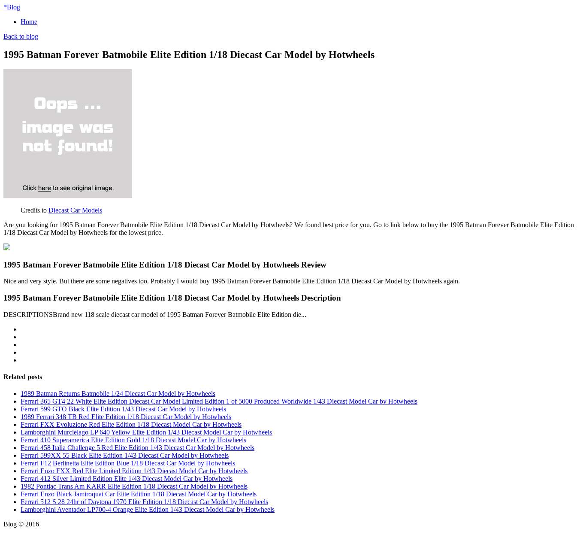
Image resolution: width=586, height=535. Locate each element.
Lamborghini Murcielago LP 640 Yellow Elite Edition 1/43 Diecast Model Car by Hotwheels (146, 432)
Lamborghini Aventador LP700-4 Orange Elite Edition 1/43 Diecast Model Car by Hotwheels (148, 509)
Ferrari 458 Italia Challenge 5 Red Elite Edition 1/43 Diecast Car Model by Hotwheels (137, 447)
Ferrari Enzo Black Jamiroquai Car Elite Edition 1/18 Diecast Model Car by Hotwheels (139, 494)
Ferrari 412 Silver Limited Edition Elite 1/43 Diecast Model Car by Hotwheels (127, 478)
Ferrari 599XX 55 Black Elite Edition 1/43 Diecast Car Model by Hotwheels (125, 455)
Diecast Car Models (75, 210)
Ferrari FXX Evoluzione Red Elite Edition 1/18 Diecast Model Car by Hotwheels (131, 424)
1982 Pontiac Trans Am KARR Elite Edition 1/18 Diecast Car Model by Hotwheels (134, 486)
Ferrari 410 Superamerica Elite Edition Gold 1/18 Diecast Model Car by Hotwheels (133, 440)
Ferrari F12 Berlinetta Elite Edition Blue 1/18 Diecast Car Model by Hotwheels (128, 463)
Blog (11, 7)
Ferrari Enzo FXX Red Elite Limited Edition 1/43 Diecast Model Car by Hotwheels (134, 470)
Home (29, 21)
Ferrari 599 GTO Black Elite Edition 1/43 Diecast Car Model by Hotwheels (123, 409)
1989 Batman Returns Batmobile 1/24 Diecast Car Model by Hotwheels (118, 393)
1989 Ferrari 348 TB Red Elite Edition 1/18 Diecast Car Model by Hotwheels (126, 416)
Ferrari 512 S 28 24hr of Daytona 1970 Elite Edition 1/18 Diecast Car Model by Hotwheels (144, 501)
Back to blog (20, 36)
